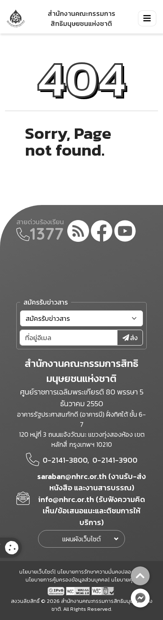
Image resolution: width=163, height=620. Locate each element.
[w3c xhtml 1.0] (103, 590)
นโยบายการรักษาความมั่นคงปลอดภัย (99, 572)
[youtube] (125, 232)
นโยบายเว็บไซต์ (36, 572)
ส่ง (134, 338)
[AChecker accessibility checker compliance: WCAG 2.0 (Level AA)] (79, 590)
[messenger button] (140, 598)
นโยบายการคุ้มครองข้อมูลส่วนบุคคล (66, 580)
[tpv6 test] (57, 590)
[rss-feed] (78, 232)
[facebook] (101, 232)
